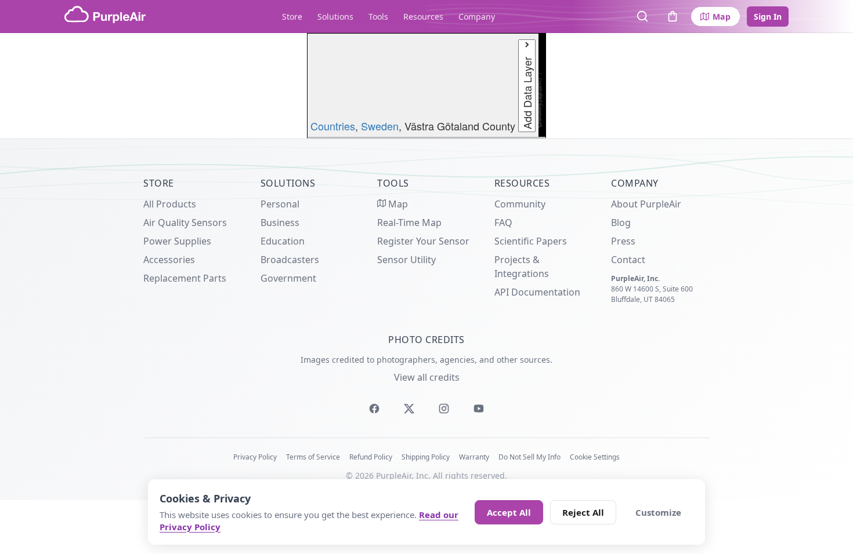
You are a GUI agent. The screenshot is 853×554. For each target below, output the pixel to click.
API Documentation (537, 292)
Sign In (768, 16)
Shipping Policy (426, 457)
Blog (621, 222)
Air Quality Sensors (185, 222)
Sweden (380, 125)
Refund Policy (370, 457)
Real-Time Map (409, 222)
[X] (409, 408)
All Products (169, 204)
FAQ (503, 222)
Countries (332, 125)
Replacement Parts (184, 278)
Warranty (474, 457)
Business (280, 222)
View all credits (427, 377)
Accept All (509, 512)
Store (292, 16)
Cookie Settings (595, 457)
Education (283, 241)
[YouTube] (478, 408)
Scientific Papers (530, 241)
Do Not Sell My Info (529, 457)
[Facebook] (374, 408)
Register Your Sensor (423, 241)
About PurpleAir (646, 204)
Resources (423, 16)
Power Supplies (177, 241)
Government (288, 278)
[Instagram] (443, 408)
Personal (280, 204)
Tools (378, 16)
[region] (426, 85)
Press (623, 241)
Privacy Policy (255, 457)
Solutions (335, 16)
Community (519, 204)
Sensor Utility (406, 259)
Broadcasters (290, 259)
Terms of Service (313, 457)
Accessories (169, 259)
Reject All (583, 512)
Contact (628, 259)
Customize (658, 512)
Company (476, 16)
